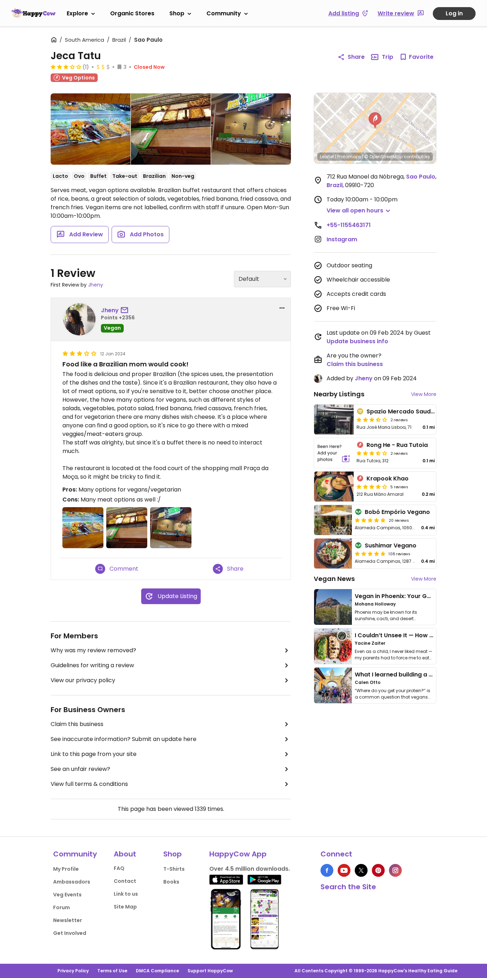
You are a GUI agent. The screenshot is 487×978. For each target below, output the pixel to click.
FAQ (119, 868)
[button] (375, 120)
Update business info (357, 341)
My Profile (66, 869)
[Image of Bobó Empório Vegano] (333, 520)
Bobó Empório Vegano (397, 512)
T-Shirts (174, 869)
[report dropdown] (282, 308)
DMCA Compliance (157, 971)
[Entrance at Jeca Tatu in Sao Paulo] (251, 129)
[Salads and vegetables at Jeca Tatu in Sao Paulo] (90, 130)
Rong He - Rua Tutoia (397, 445)
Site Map (125, 906)
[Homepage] (33, 13)
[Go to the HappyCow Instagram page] (395, 870)
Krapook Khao (387, 478)
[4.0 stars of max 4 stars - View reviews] (372, 486)
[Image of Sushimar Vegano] (333, 553)
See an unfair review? (80, 769)
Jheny (95, 284)
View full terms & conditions (89, 784)
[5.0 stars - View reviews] (370, 520)
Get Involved (69, 933)
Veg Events (67, 894)
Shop (176, 13)
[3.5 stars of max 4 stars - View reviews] (372, 453)
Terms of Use (112, 971)
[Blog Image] (333, 607)
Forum (61, 907)
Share (356, 57)
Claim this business (77, 724)
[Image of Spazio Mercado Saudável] (334, 419)
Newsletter (67, 920)
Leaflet (327, 157)
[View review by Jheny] (79, 319)
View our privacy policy (83, 680)
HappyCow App (238, 854)
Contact (125, 881)
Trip (387, 57)
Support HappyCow (210, 971)
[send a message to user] (126, 310)
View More (423, 394)
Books (171, 881)
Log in (454, 13)
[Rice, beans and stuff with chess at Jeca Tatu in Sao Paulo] (171, 129)
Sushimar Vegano (390, 545)
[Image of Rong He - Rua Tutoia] (334, 453)
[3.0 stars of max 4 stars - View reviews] (66, 66)
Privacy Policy (73, 971)
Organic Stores (132, 13)
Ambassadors (71, 881)
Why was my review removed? (93, 650)
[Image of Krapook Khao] (334, 486)
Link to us (126, 893)
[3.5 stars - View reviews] (372, 419)
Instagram (342, 239)
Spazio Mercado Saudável (404, 411)
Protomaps (349, 157)
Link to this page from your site (94, 754)
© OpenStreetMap (383, 157)
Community (223, 13)
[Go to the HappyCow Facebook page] (327, 870)
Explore (77, 13)
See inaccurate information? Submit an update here (123, 739)
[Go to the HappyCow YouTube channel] (344, 870)
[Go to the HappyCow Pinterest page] (378, 870)
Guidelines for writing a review (92, 665)
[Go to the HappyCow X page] (361, 870)
